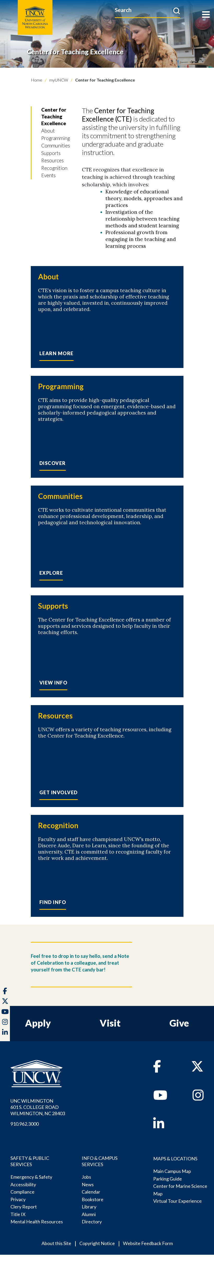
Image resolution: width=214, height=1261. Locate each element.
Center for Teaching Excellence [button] (53, 116)
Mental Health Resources (36, 1221)
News (88, 1184)
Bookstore (92, 1199)
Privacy (18, 1199)
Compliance (22, 1192)
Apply (38, 1023)
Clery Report (23, 1207)
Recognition (54, 168)
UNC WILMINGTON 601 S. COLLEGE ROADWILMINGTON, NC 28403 (37, 1107)
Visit (110, 1023)
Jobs (86, 1177)
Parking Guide (167, 1179)
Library (89, 1207)
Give (179, 1023)
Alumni (89, 1214)
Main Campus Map (172, 1171)
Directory (92, 1221)
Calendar (91, 1192)
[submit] (176, 10)
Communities (55, 145)
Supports (51, 153)
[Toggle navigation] (206, 15)
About (48, 131)
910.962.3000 (24, 1124)
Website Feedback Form (148, 1243)
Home (36, 79)
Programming (55, 138)
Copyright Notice (97, 1243)
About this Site (56, 1243)
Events (48, 175)
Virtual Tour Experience (177, 1201)
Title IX (18, 1214)
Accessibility (23, 1184)
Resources (52, 160)
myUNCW (58, 79)
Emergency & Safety (31, 1177)
